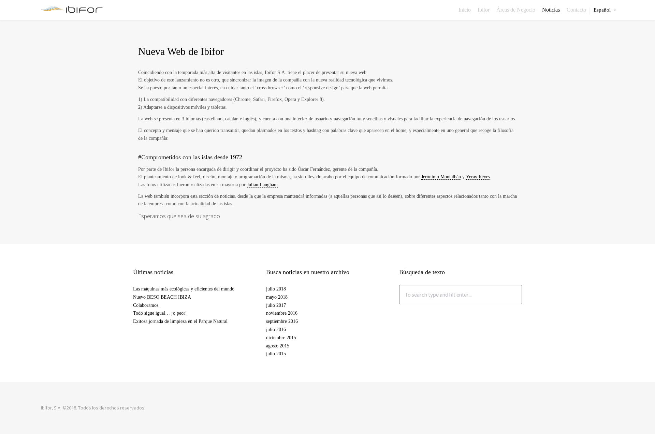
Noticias (551, 10)
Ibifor (484, 10)
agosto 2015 (277, 345)
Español (602, 10)
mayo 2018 (277, 297)
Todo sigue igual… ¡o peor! (160, 313)
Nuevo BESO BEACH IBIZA (162, 297)
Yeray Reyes (478, 176)
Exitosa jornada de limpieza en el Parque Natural (180, 321)
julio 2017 (276, 305)
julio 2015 (276, 353)
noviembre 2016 (281, 313)
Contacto (576, 10)
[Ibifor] (72, 9)
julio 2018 (276, 288)
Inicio (464, 10)
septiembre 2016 (282, 321)
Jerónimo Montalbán (441, 176)
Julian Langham (262, 184)
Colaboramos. (146, 305)
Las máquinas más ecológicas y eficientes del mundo (183, 288)
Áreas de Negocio (515, 10)
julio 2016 (276, 329)
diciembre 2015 (281, 337)
